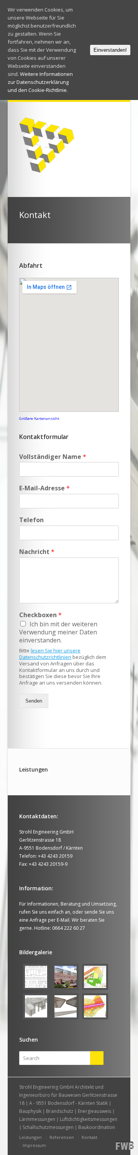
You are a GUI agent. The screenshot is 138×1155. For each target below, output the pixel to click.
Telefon (31, 520)
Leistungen (30, 1137)
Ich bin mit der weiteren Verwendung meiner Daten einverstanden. (58, 632)
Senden (33, 701)
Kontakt (89, 1137)
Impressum (34, 1145)
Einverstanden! (110, 50)
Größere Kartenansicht (39, 418)
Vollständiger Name (52, 457)
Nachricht (36, 552)
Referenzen (61, 1137)
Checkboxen (40, 615)
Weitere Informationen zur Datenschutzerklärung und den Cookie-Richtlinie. (40, 81)
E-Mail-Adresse (44, 488)
